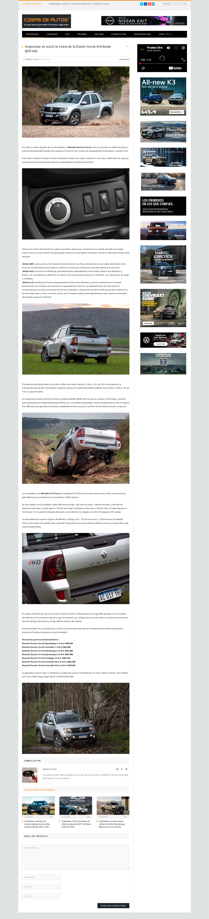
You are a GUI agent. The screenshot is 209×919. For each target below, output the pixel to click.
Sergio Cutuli (32, 59)
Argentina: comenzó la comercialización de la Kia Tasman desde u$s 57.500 (37, 824)
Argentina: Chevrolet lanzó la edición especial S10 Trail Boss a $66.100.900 (76, 824)
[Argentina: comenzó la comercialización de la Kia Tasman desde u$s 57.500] (38, 807)
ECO (67, 34)
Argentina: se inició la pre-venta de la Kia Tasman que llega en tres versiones (112, 824)
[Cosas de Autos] (46, 20)
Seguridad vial (142, 34)
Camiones (52, 34)
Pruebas (82, 34)
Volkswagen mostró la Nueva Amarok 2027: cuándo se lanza (79, 3)
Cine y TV (164, 34)
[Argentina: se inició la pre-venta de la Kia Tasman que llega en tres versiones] (113, 807)
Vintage (99, 34)
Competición (118, 34)
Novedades (32, 34)
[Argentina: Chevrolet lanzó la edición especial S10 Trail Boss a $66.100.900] (75, 807)
